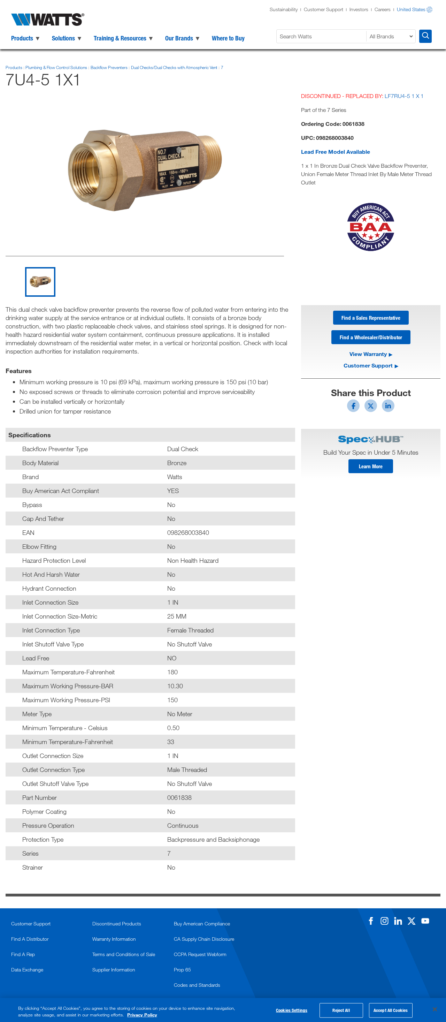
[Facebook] (371, 921)
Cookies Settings (291, 1010)
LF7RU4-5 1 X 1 (404, 96)
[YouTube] (425, 921)
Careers (383, 9)
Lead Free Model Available (335, 151)
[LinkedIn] (398, 921)
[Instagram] (384, 921)
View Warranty (368, 353)
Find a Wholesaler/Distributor (371, 337)
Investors (358, 9)
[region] (223, 1010)
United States (411, 9)
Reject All (340, 1010)
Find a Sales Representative (370, 318)
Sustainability (284, 9)
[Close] (435, 1009)
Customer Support (323, 9)
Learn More (371, 466)
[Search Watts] (425, 36)
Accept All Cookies (391, 1010)
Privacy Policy (142, 1014)
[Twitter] (411, 921)
